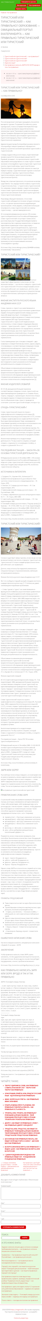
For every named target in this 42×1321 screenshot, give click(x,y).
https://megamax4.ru (18, 1309)
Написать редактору (21, 1318)
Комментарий (6, 1186)
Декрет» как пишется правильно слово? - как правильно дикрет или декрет (22, 1124)
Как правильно (34, 5)
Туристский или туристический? (16, 58)
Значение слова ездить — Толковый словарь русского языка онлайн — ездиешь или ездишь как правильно (20, 1295)
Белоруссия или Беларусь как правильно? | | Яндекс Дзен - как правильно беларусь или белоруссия (23, 1149)
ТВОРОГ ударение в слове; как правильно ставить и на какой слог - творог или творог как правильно (21, 1087)
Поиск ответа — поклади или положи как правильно (20, 1300)
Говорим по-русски (29, 2)
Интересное (21, 5)
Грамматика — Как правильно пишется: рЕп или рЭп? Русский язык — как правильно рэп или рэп (20, 1256)
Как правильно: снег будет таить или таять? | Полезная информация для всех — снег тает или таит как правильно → (32, 1166)
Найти (24, 1237)
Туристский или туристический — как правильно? (22, 56)
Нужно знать (21, 9)
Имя (3, 1203)
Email (3, 1211)
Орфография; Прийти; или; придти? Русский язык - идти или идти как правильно (23, 1094)
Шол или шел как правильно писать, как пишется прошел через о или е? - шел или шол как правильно (22, 1141)
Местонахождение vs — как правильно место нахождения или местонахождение (17, 1262)
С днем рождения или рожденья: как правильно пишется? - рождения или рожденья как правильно (20, 1157)
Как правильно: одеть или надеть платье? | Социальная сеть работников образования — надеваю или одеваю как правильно (20, 1288)
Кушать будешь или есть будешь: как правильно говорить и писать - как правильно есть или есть (20, 1107)
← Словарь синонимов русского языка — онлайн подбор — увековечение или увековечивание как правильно (10, 1166)
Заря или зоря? (10, 63)
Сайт (2, 1219)
